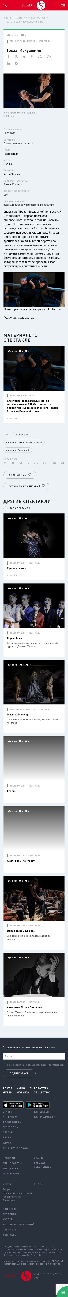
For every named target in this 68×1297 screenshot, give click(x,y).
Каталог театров (36, 17)
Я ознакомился (15, 1065)
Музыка (23, 1092)
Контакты (10, 1234)
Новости (9, 1158)
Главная (7, 17)
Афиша (39, 1158)
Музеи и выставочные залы (16, 1193)
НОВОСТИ (15, 396)
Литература (39, 1088)
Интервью (10, 1116)
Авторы (8, 1219)
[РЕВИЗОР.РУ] (34, 5)
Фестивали (11, 1168)
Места (7, 1184)
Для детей (41, 1111)
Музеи (7, 1092)
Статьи (8, 1111)
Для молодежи (44, 1116)
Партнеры (10, 1229)
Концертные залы (12, 1196)
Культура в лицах (15, 1147)
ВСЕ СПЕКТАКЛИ (20, 508)
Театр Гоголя (12, 21)
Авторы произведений (16, 1224)
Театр (19, 17)
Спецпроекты (12, 1163)
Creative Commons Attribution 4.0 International (33, 1263)
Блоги (7, 1142)
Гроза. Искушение (33, 21)
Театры (6, 1189)
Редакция (10, 1214)
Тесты (7, 1137)
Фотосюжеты (12, 1122)
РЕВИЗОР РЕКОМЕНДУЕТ (22, 41)
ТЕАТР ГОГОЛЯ (17, 563)
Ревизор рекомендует (43, 1165)
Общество (42, 1092)
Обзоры (8, 1132)
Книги (38, 1184)
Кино (21, 1088)
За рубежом (11, 1173)
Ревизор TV (10, 1127)
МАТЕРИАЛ (28, 396)
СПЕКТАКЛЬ (44, 41)
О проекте (10, 1209)
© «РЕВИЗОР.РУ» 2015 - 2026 (48, 1276)
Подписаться (19, 1073)
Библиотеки (9, 1200)
